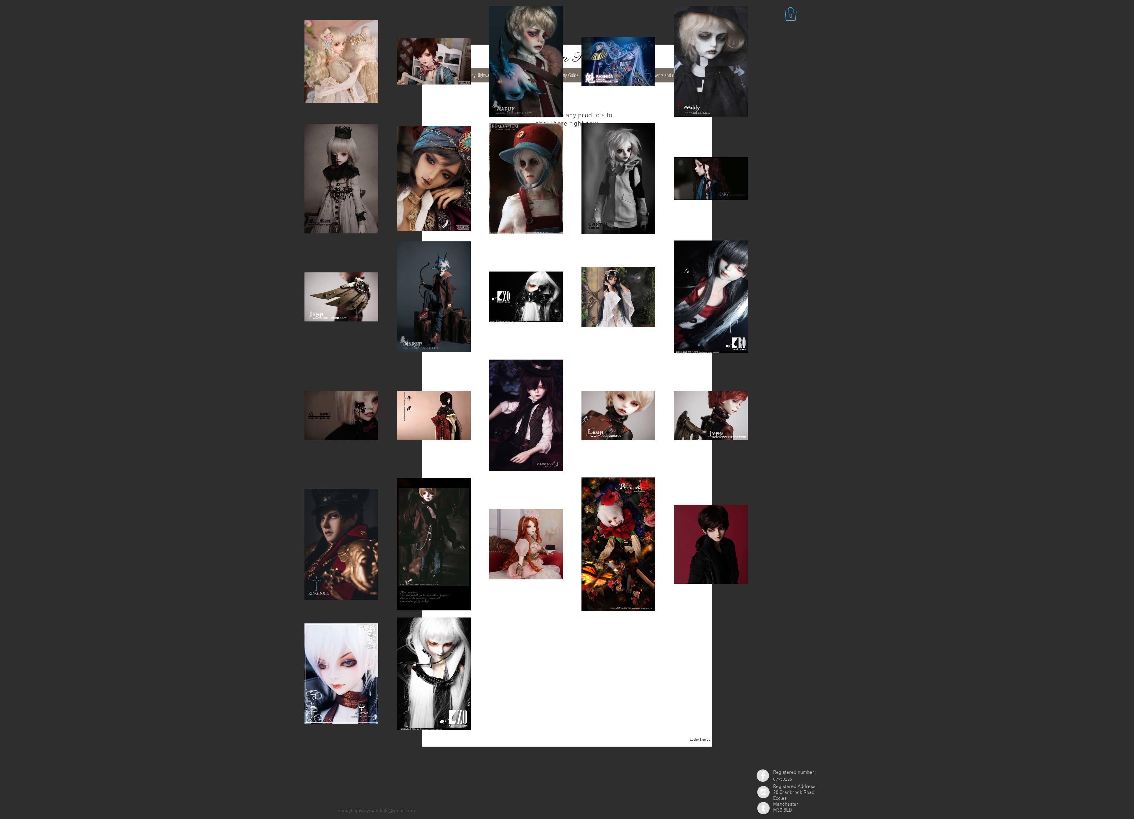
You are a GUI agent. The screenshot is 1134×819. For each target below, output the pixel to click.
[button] (790, 14)
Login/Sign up (700, 740)
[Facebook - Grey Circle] (763, 775)
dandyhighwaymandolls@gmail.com (376, 811)
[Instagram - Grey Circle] (763, 792)
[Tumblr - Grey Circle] (763, 808)
